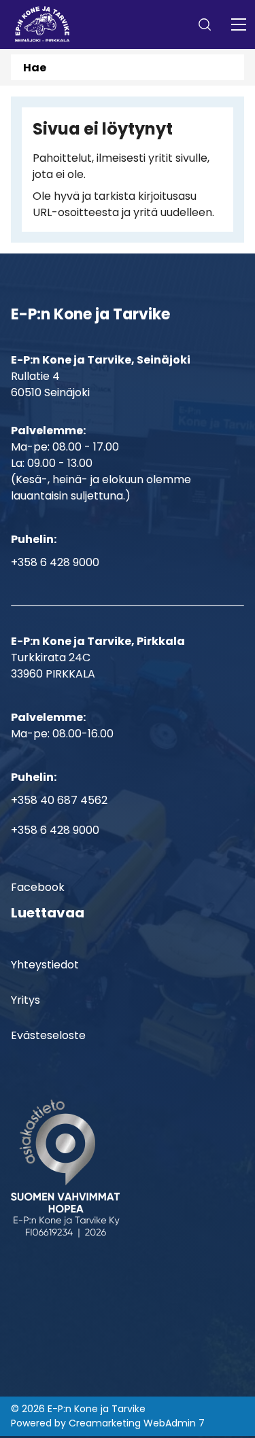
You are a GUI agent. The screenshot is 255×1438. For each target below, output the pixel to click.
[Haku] (205, 24)
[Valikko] (238, 24)
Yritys (25, 1000)
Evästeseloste (48, 1035)
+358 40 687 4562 (59, 800)
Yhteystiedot (45, 964)
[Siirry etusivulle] (42, 24)
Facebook (38, 887)
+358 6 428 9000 (55, 562)
